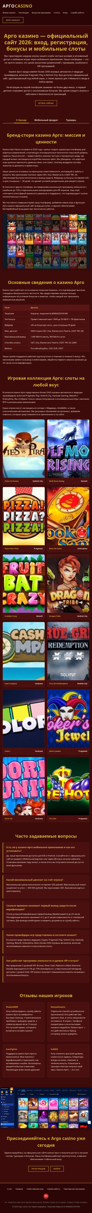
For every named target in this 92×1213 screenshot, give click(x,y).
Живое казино (9, 12)
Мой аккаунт (13, 20)
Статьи (57, 12)
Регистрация (38, 1169)
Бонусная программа (41, 12)
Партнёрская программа (74, 1189)
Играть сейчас (46, 103)
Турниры (71, 120)
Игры (65, 12)
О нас (9, 1189)
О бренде (21, 120)
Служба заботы (77, 12)
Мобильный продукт (46, 120)
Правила (19, 1189)
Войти (57, 1169)
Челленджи (23, 12)
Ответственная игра (35, 1189)
